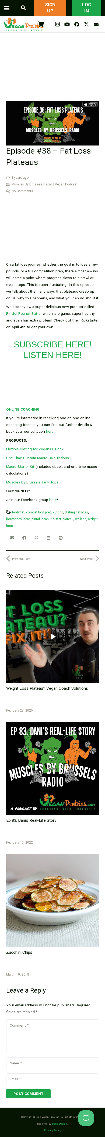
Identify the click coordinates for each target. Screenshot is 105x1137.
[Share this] (24, 538)
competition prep (38, 512)
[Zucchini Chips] (52, 900)
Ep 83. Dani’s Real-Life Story (31, 820)
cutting (58, 512)
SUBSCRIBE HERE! (53, 344)
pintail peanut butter (46, 519)
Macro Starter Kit (20, 466)
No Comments (22, 191)
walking (80, 519)
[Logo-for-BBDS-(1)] (24, 24)
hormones (14, 519)
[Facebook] (77, 24)
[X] (86, 24)
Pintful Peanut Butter (24, 313)
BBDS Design (59, 1124)
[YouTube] (67, 24)
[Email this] (12, 538)
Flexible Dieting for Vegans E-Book (35, 449)
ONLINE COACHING (23, 409)
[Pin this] (61, 538)
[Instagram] (57, 24)
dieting (70, 512)
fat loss (82, 512)
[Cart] (41, 24)
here (50, 431)
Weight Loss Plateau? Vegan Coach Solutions (47, 688)
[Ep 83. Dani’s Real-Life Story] (52, 768)
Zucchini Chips (19, 952)
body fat (18, 512)
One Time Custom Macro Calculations (37, 458)
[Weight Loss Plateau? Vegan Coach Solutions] (52, 636)
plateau (68, 519)
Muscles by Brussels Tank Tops (32, 482)
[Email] (96, 24)
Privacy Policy (52, 1130)
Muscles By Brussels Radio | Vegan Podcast (45, 184)
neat (26, 519)
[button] (7, 8)
